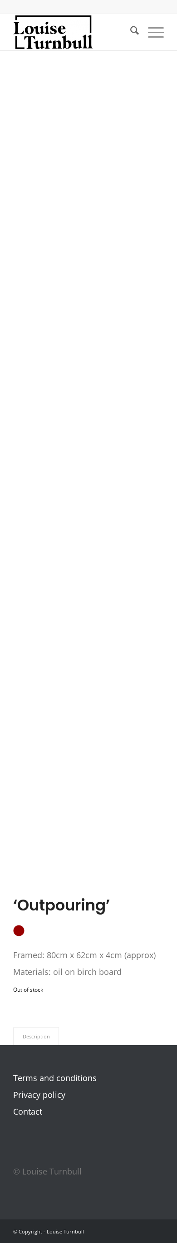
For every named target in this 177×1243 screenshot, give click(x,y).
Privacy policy (39, 1094)
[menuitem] (130, 32)
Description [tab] (36, 1036)
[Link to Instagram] (130, 1233)
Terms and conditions (55, 1077)
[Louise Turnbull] (73, 32)
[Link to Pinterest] (143, 1233)
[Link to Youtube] (157, 1233)
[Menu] (151, 32)
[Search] (130, 32)
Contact (27, 1111)
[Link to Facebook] (116, 1233)
